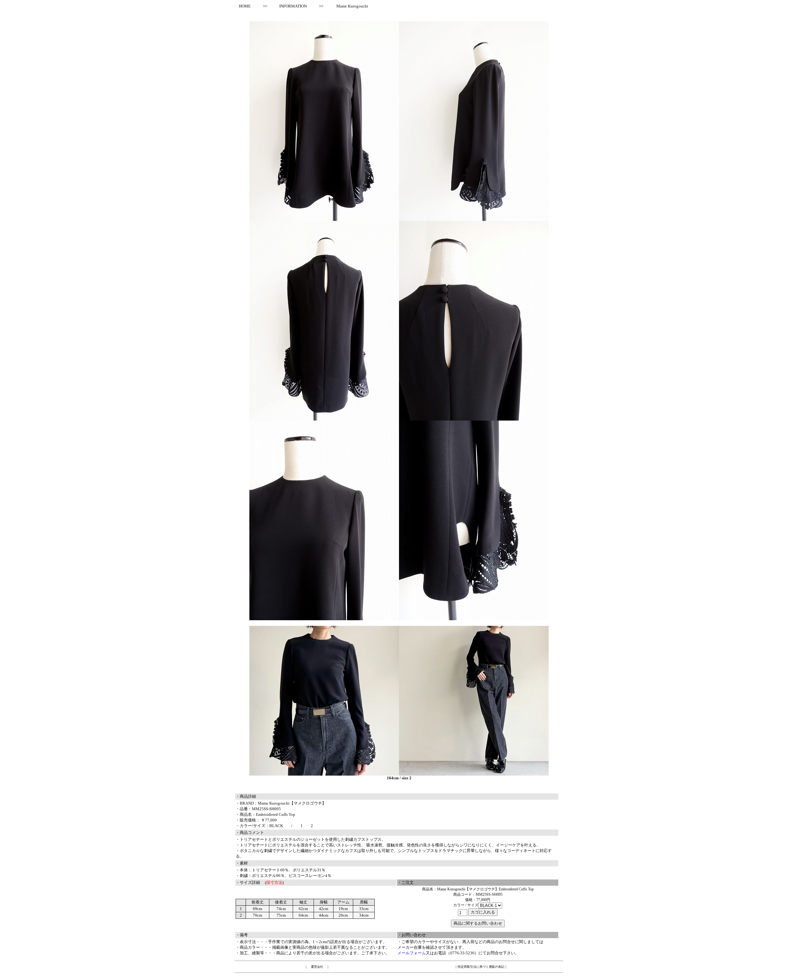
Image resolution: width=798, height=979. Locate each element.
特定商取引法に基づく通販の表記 (481, 966)
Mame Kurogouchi (352, 6)
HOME (243, 6)
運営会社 (317, 966)
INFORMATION (293, 6)
